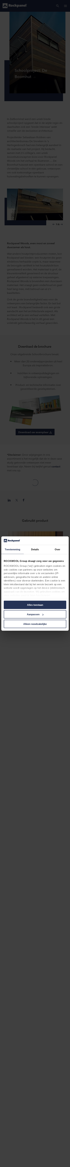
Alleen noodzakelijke (35, 624)
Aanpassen (33, 614)
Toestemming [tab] (12, 549)
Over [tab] (57, 549)
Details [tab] (35, 549)
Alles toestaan (35, 604)
